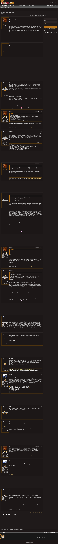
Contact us (45, 532)
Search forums (6, 7)
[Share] (40, 18)
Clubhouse (19, 5)
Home (2, 5)
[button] (12, 5)
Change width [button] (4, 532)
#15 (41, 421)
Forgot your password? (47, 23)
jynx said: (11, 113)
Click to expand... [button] (25, 120)
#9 (41, 270)
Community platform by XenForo (29, 540)
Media (14, 5)
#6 (41, 163)
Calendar (24, 5)
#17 (41, 460)
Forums (5, 5)
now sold (33, 39)
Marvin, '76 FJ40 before (38, 39)
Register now (54, 28)
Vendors (28, 5)
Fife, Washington (5, 343)
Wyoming (7, 431)
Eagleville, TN (6, 95)
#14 (41, 406)
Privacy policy (50, 532)
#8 (41, 247)
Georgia (7, 417)
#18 (41, 489)
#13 (41, 374)
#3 (41, 82)
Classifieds (9, 5)
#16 (41, 446)
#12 (41, 358)
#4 (41, 111)
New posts (2, 7)
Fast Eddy (2, 13)
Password (45, 20)
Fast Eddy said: (12, 195)
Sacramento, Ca (6, 500)
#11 (41, 333)
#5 (41, 131)
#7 (41, 193)
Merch (33, 5)
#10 (41, 316)
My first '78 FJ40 (30, 39)
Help (10, 7)
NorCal (7, 121)
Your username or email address (49, 17)
